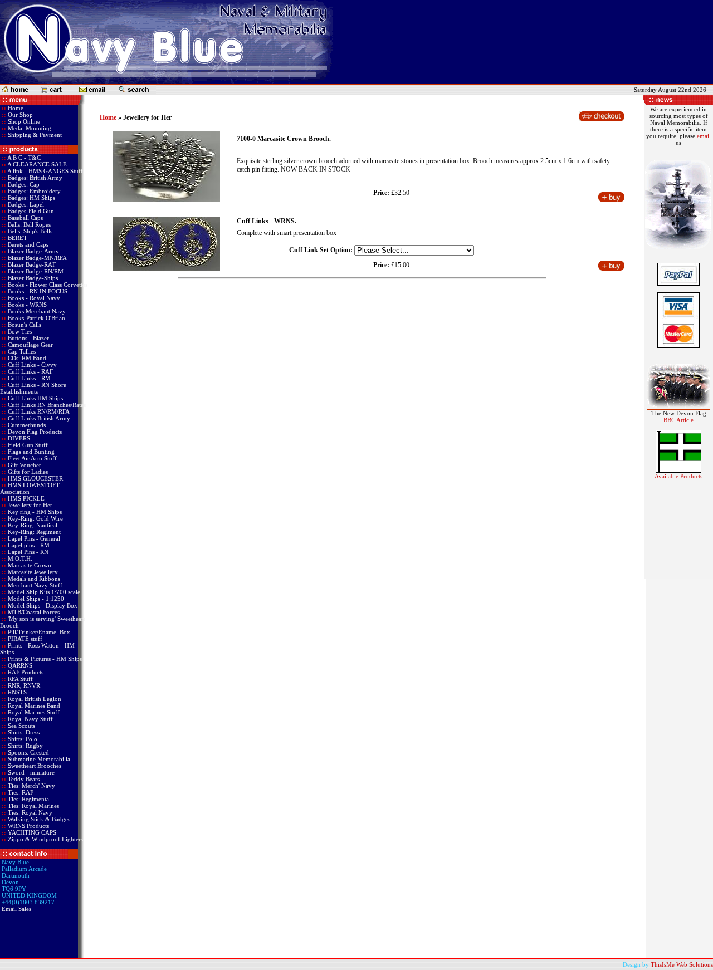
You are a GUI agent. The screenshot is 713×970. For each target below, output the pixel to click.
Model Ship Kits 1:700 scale (44, 592)
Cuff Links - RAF (30, 371)
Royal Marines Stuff (34, 712)
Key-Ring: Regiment (34, 531)
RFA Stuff (20, 678)
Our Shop (19, 114)
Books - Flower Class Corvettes (47, 284)
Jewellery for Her (30, 505)
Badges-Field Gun (31, 211)
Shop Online (23, 121)
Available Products (678, 476)
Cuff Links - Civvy (32, 364)
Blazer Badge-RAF (32, 264)
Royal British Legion (34, 698)
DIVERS (19, 438)
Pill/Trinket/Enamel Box (39, 632)
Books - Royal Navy (34, 298)
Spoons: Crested (28, 752)
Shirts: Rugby (25, 745)
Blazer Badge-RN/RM (36, 271)
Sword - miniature (31, 772)
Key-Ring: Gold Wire (35, 518)
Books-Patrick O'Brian (36, 318)
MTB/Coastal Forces (34, 612)
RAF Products (25, 672)
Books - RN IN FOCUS (37, 291)
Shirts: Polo (22, 739)
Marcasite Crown (29, 565)
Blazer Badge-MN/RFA (37, 257)
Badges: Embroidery (34, 191)
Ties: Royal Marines (33, 805)
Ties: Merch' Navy (31, 785)
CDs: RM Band (27, 358)
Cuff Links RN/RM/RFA (39, 411)
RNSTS (17, 692)
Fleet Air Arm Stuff (32, 458)
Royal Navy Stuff (30, 719)
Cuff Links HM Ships (35, 398)
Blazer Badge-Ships (33, 278)
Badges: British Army (35, 177)
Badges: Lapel (26, 204)
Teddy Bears (24, 779)
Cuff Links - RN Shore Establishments (33, 388)
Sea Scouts (21, 725)
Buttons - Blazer (28, 338)
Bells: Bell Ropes (29, 224)
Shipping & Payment (34, 134)
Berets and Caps (28, 244)
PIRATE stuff (25, 638)
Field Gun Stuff (28, 445)
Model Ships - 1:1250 (36, 598)
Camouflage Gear (30, 344)
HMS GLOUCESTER (35, 478)
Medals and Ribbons (34, 578)
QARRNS (20, 665)
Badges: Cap (24, 184)
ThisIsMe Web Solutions (682, 964)
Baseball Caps (25, 217)
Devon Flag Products (35, 431)
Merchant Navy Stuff (35, 585)
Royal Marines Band (34, 705)
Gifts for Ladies (28, 471)
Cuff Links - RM (29, 378)
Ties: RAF (20, 792)
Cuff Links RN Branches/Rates (47, 404)
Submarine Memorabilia (39, 759)
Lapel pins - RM (29, 545)
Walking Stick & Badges (39, 819)
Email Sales (16, 908)
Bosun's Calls (24, 324)
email (704, 136)
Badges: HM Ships (31, 197)
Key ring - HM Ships (35, 511)
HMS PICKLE (26, 498)
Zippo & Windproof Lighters (45, 839)
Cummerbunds (27, 425)
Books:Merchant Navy (37, 311)
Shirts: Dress (24, 732)
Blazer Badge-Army (33, 251)
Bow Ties (20, 331)
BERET (17, 237)
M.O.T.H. (20, 558)
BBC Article (678, 420)
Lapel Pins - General (34, 538)
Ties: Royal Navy (30, 812)
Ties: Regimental (29, 799)
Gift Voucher (24, 465)
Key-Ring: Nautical (32, 525)
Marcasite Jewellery (33, 572)
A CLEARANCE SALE (37, 164)
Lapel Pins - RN (28, 551)
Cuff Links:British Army (39, 418)
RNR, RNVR (24, 685)
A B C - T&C (24, 157)
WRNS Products (28, 825)
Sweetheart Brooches (34, 765)
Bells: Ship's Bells (30, 231)
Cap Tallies (22, 351)
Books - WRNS (27, 304)
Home (14, 108)
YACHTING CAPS (32, 832)
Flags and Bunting (31, 451)
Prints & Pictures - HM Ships (45, 658)
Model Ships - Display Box (42, 605)
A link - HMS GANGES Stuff (45, 171)
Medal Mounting (28, 128)
